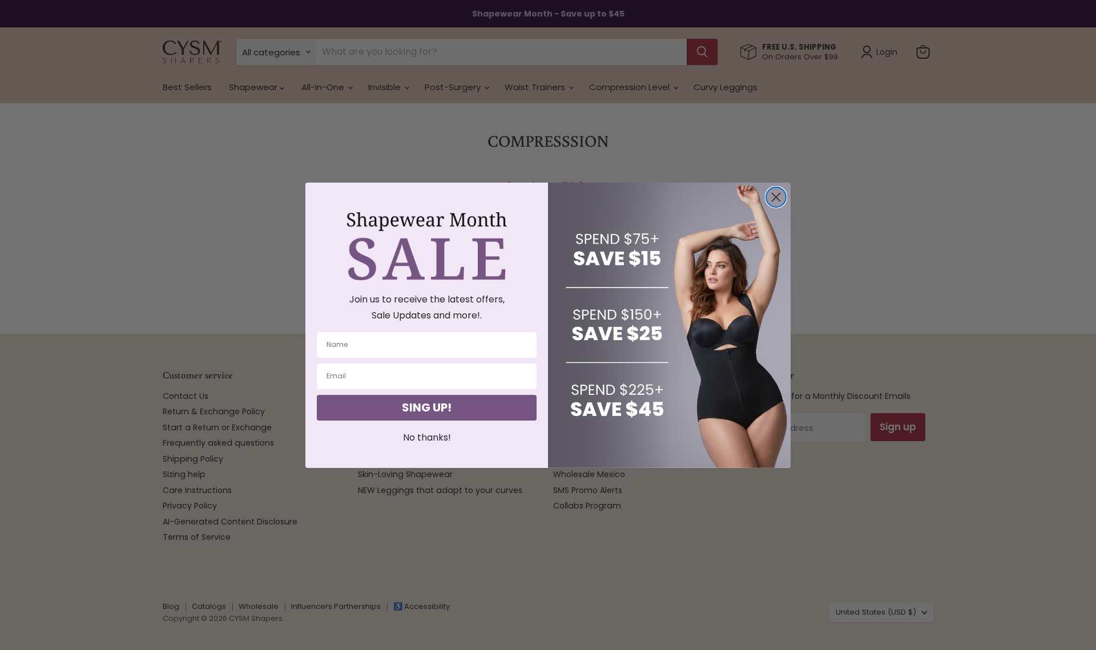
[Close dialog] (776, 197)
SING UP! (427, 407)
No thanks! (427, 437)
